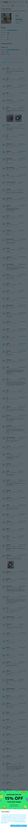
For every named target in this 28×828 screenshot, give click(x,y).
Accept (12, 825)
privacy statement (7, 816)
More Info (24, 825)
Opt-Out (18, 825)
